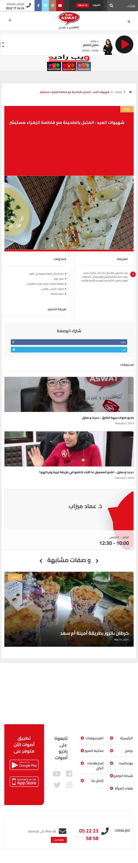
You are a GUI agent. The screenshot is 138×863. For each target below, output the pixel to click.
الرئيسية (126, 738)
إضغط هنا (59, 840)
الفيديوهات (95, 738)
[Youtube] (59, 5)
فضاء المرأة (124, 788)
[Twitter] (45, 5)
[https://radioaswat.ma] (130, 92)
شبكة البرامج (123, 776)
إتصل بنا (97, 781)
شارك (123, 342)
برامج (129, 751)
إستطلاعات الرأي (95, 765)
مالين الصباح (90, 44)
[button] (111, 5)
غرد (124, 349)
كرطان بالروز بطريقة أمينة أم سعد (94, 633)
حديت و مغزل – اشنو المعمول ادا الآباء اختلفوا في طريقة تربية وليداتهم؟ (86, 472)
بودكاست (126, 763)
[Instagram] (52, 5)
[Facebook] (38, 5)
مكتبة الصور (94, 751)
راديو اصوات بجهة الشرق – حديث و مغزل (108, 417)
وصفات (118, 92)
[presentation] (3, 42)
